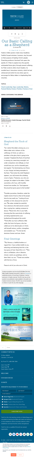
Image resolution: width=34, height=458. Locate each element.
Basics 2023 (5, 118)
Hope (14, 87)
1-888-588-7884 (12, 361)
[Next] (12, 28)
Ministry (26, 87)
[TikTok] (24, 434)
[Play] (9, 28)
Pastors (14, 89)
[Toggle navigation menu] (32, 2)
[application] (17, 28)
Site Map (5, 442)
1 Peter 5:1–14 (7, 137)
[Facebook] (13, 434)
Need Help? (4, 367)
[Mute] (27, 28)
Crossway (27, 273)
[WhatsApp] (27, 434)
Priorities (19, 89)
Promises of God (27, 89)
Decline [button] (20, 454)
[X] (10, 434)
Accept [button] (13, 454)
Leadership (20, 87)
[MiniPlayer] (29, 28)
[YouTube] (17, 434)
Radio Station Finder (6, 369)
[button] (17, 19)
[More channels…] (31, 434)
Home (8, 347)
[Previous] (7, 28)
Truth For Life (2, 2)
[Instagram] (20, 434)
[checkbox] (16, 402)
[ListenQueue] (4, 28)
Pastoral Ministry (6, 89)
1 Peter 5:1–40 (14, 50)
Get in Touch (4, 365)
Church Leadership (6, 87)
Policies (30, 440)
